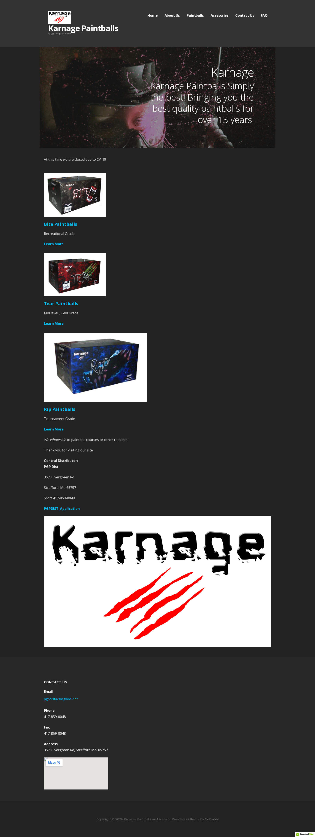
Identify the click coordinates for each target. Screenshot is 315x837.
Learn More (54, 244)
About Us (172, 15)
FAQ (264, 15)
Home (152, 15)
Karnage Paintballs (83, 28)
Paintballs (195, 15)
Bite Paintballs (60, 224)
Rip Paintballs (59, 409)
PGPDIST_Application (62, 508)
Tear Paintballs (61, 303)
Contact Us (244, 15)
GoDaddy (212, 819)
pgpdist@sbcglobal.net (61, 699)
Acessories (219, 15)
